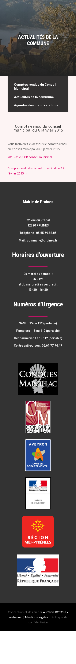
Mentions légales (36, 617)
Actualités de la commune (34, 97)
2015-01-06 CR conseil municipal (30, 157)
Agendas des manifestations (36, 105)
